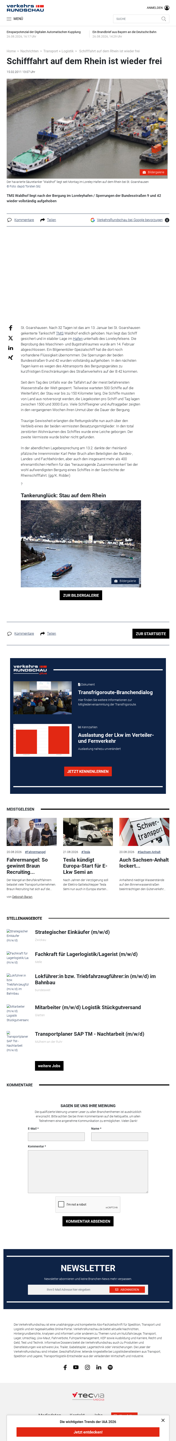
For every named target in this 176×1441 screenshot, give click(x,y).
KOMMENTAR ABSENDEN (88, 1221)
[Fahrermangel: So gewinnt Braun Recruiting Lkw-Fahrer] (31, 832)
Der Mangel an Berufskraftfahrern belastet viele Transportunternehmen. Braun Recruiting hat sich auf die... (31, 884)
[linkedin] (98, 1367)
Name (95, 1128)
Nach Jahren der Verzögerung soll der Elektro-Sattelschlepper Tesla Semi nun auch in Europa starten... (85, 884)
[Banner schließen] (161, 1420)
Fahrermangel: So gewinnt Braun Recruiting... (27, 866)
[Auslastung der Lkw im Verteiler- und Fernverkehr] (42, 740)
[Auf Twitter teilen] (10, 337)
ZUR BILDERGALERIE (81, 595)
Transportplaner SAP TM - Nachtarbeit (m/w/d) (89, 1034)
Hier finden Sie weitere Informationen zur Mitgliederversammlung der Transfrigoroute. (107, 702)
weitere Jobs (49, 1066)
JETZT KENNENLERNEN (88, 771)
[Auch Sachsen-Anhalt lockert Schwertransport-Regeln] (144, 832)
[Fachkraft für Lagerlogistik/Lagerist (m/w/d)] (17, 957)
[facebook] (65, 1367)
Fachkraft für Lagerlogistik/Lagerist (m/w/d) (86, 954)
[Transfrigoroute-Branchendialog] (42, 697)
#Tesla (85, 852)
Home (11, 51)
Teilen (51, 220)
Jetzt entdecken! (88, 1432)
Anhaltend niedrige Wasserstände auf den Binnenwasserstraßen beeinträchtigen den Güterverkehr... (142, 884)
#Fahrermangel (35, 852)
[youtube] (76, 1367)
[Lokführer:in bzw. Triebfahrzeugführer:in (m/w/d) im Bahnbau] (17, 984)
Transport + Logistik (58, 51)
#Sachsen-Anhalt (149, 852)
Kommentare (24, 220)
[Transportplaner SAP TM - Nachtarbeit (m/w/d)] (17, 1041)
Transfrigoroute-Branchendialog (115, 692)
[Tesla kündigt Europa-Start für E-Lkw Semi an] (88, 832)
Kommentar (36, 1146)
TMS (60, 333)
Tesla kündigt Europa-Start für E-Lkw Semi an (85, 866)
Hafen (78, 338)
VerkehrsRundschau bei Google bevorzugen (130, 220)
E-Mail (32, 1128)
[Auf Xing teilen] (10, 357)
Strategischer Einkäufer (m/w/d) (72, 932)
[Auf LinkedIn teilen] (10, 347)
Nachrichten (29, 51)
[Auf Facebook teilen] (10, 327)
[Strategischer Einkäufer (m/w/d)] (17, 935)
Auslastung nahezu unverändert (99, 749)
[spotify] (110, 1367)
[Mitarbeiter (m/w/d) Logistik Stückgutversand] (17, 1013)
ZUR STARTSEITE (151, 634)
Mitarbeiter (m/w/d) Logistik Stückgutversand (88, 1007)
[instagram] (87, 1367)
